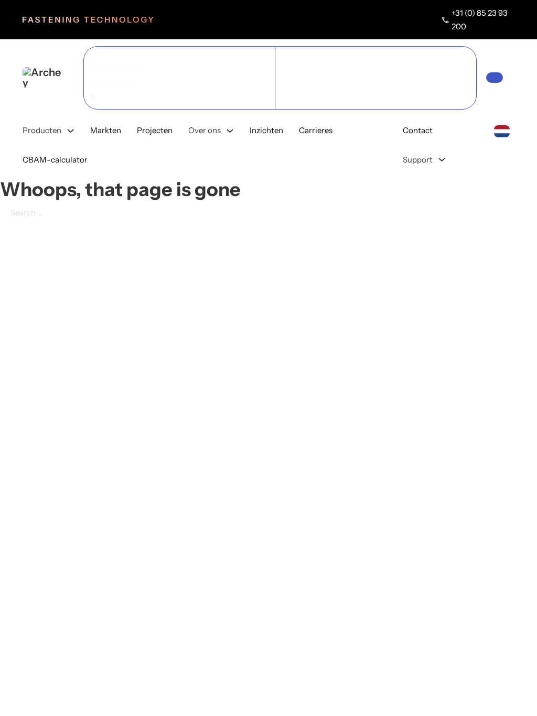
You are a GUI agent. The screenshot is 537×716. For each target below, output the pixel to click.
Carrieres (315, 130)
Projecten (155, 130)
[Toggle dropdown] (70, 131)
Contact (418, 130)
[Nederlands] (502, 130)
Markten (105, 130)
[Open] (494, 77)
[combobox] (501, 130)
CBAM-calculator (55, 160)
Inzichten (266, 130)
